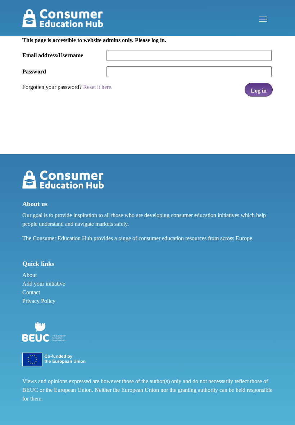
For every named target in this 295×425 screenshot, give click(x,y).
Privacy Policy (38, 301)
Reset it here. (98, 87)
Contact (31, 292)
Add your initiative (43, 284)
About (29, 275)
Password (34, 71)
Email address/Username (52, 55)
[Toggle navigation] (263, 18)
